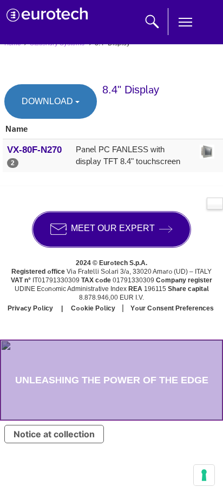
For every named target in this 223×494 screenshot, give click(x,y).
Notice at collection (54, 434)
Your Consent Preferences (172, 308)
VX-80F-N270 (34, 149)
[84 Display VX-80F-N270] (207, 156)
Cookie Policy (93, 308)
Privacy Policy (30, 308)
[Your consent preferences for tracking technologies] (204, 475)
